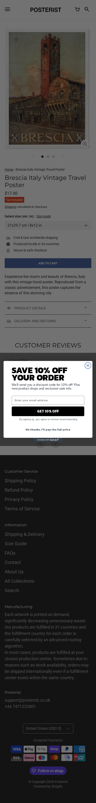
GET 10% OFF (48, 411)
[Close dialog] (88, 365)
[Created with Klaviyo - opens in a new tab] (48, 440)
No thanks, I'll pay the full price (48, 429)
